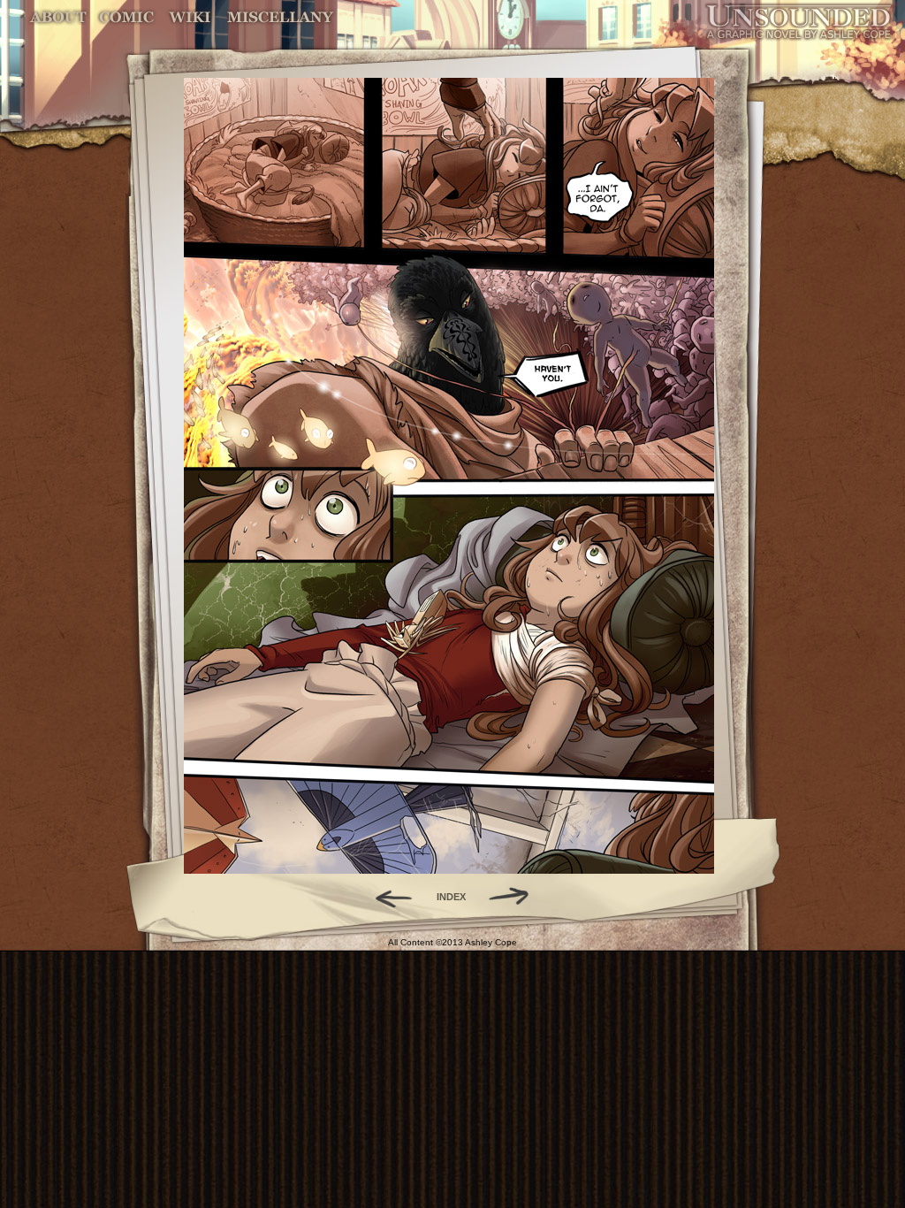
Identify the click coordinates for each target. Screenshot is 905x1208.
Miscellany (280, 17)
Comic (127, 17)
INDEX (451, 896)
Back (386, 897)
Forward (515, 897)
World (190, 17)
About (60, 17)
